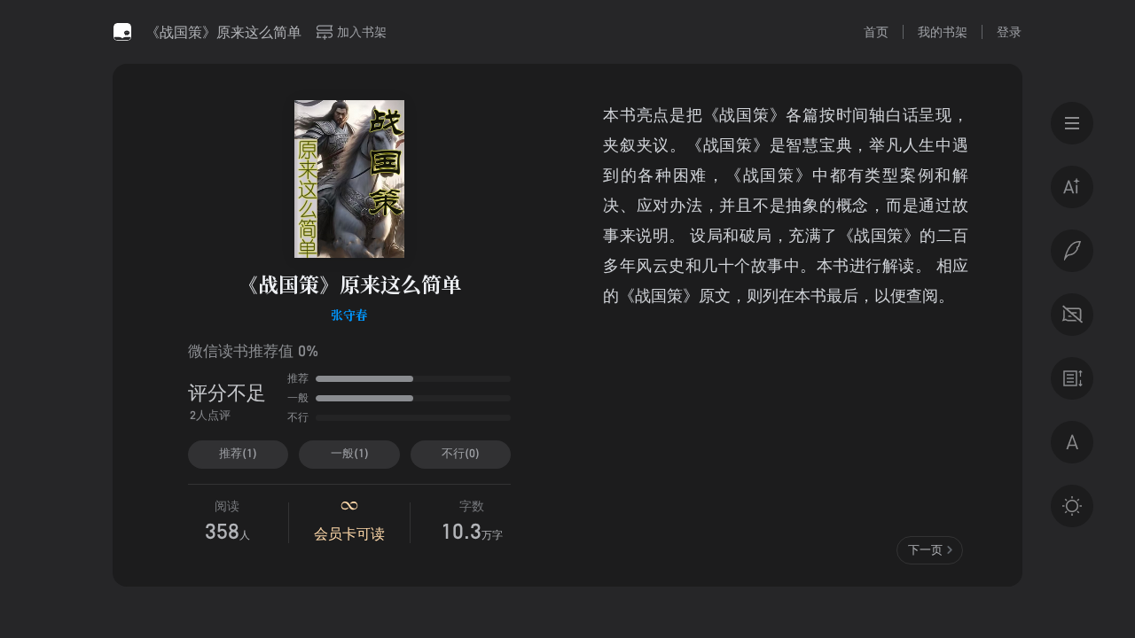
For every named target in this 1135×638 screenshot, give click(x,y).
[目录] (1072, 123)
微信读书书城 (122, 32)
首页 (876, 31)
